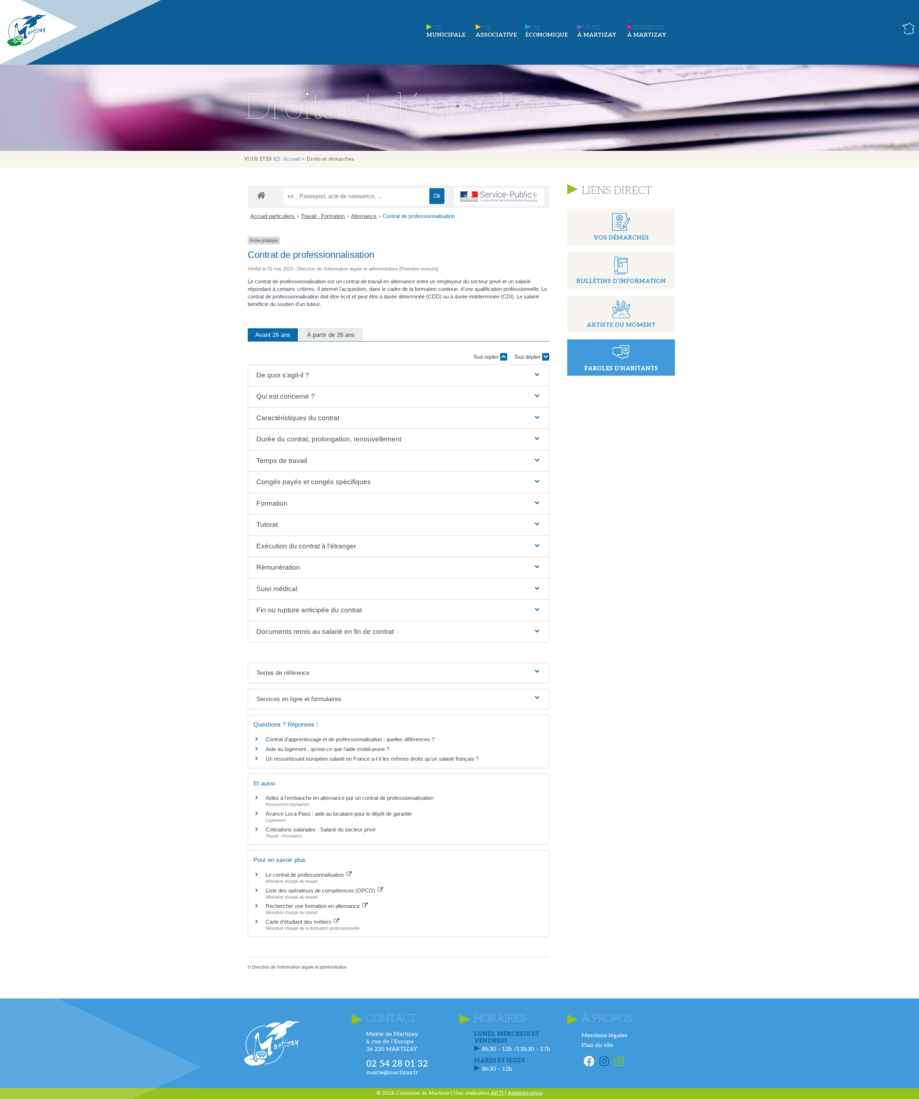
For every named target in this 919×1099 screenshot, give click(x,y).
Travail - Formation (323, 216)
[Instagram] (604, 1061)
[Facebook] (589, 1061)
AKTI (498, 1093)
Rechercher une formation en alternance (313, 906)
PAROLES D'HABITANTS (621, 368)
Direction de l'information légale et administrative (299, 967)
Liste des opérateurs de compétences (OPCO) (321, 890)
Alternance (364, 216)
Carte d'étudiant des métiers (299, 922)
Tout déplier (528, 357)
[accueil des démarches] (261, 194)
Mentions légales (605, 1035)
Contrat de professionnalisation (419, 216)
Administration (525, 1093)
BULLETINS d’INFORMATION (621, 281)
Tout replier (486, 357)
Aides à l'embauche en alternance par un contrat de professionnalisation (349, 798)
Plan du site (597, 1045)
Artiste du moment (621, 325)
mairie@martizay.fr (392, 1072)
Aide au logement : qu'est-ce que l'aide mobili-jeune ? (327, 749)
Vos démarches (621, 238)
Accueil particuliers (273, 216)
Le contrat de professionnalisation (305, 875)
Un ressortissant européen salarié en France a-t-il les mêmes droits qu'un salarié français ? (372, 759)
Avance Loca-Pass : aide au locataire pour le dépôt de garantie (339, 814)
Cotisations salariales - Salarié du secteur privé (320, 829)
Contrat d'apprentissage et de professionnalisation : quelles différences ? (350, 739)
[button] (398, 375)
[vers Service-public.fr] (499, 197)
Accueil (292, 159)
